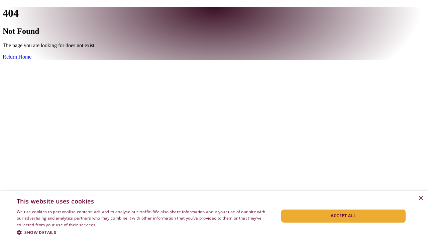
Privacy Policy (111, 225)
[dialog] (214, 216)
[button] (144, 232)
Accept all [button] (343, 216)
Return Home (17, 57)
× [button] (420, 198)
